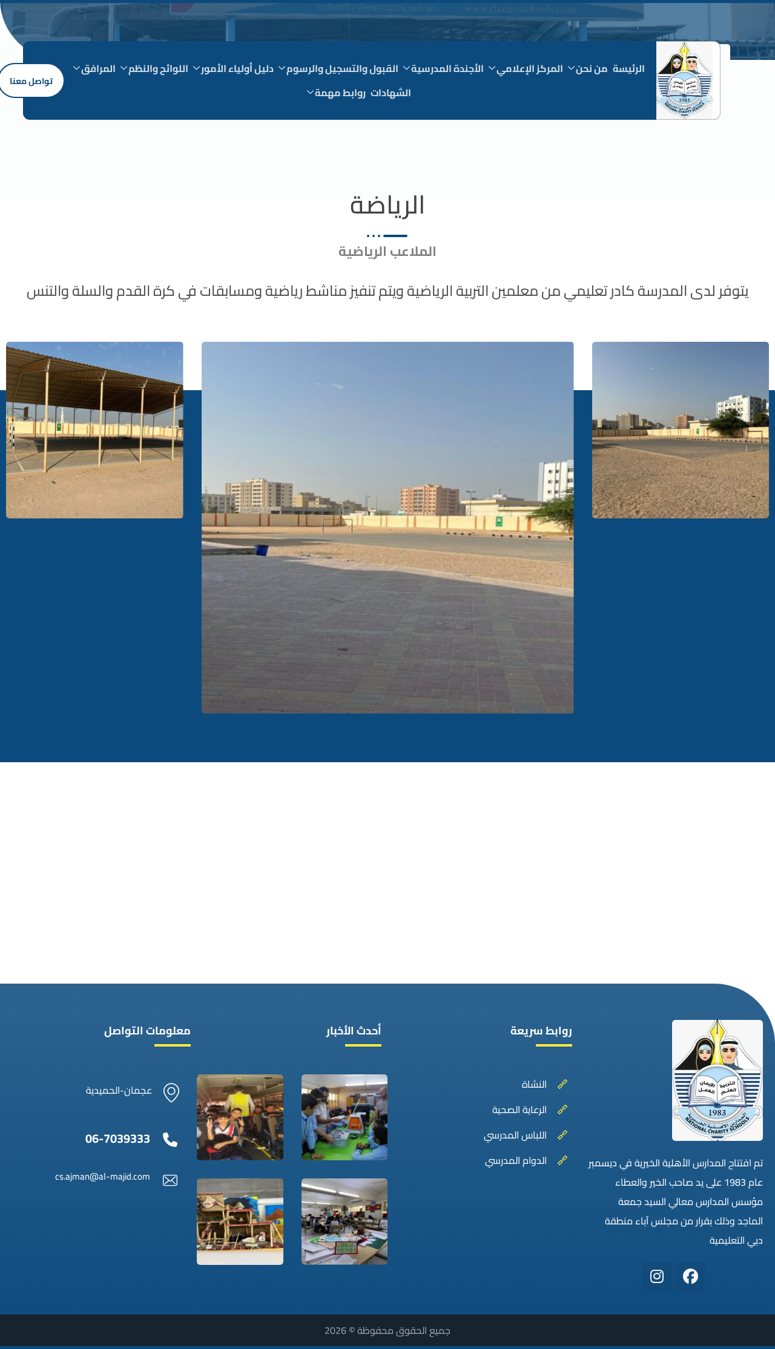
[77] (681, 430)
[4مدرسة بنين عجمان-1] (240, 1221)
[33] (388, 528)
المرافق (98, 68)
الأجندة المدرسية (447, 68)
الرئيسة (629, 68)
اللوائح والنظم (158, 68)
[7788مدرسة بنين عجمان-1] (345, 1117)
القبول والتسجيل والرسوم (342, 68)
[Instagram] (657, 1277)
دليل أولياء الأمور (237, 68)
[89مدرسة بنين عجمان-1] (345, 1221)
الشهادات (391, 92)
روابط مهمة (340, 92)
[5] (240, 1117)
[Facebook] (690, 1277)
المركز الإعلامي (529, 68)
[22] (94, 430)
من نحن (592, 68)
